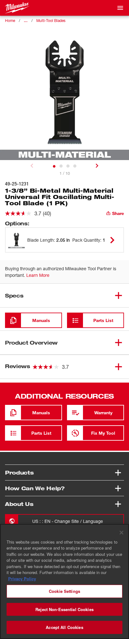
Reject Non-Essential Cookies (64, 609)
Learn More (37, 275)
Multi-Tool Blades (50, 20)
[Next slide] (97, 165)
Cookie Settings (64, 591)
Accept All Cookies (64, 627)
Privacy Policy (22, 579)
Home (10, 20)
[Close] (121, 533)
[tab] (54, 166)
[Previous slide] (32, 165)
